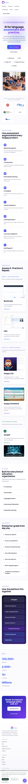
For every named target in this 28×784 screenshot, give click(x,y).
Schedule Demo (14, 708)
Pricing (3, 762)
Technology (5, 9)
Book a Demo (6, 13)
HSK (19, 58)
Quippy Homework (19, 62)
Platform (4, 6)
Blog (3, 759)
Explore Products (14, 47)
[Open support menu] (25, 780)
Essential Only (14, 779)
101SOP (15, 65)
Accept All (5, 779)
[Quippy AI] (5, 2)
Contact (16, 9)
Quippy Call (8, 62)
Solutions (16, 6)
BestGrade (11, 58)
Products (10, 6)
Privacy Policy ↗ (5, 782)
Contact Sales (14, 713)
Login (3, 770)
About (11, 9)
